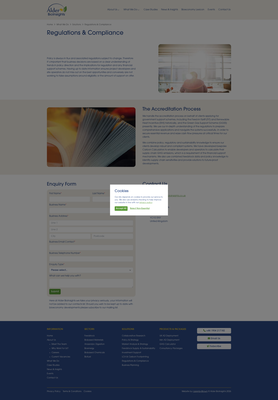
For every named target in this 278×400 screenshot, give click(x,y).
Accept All (121, 208)
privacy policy (145, 203)
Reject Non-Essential (140, 208)
